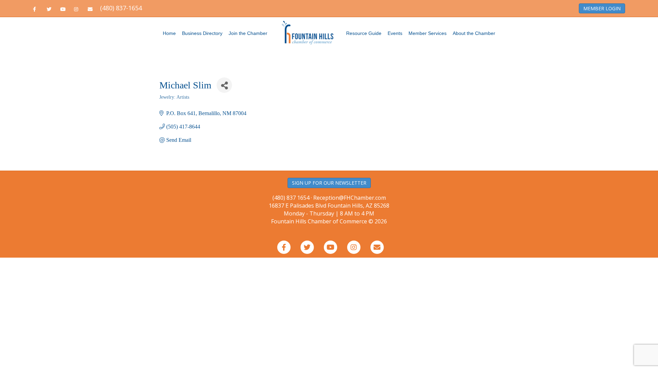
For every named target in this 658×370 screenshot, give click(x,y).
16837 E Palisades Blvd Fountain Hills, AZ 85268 (329, 209)
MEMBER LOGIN (602, 8)
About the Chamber (474, 33)
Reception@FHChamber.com (349, 197)
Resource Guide (363, 33)
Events (395, 33)
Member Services (428, 33)
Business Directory (202, 33)
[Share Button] (224, 85)
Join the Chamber (248, 33)
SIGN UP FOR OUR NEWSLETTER (329, 183)
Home (169, 33)
